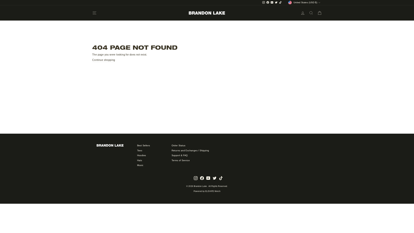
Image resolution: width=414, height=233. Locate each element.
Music (140, 165)
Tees (139, 150)
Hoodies (141, 155)
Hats (139, 160)
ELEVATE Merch (212, 191)
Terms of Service (181, 160)
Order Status (178, 145)
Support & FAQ (180, 155)
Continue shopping (103, 60)
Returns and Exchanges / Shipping (190, 150)
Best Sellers (143, 145)
